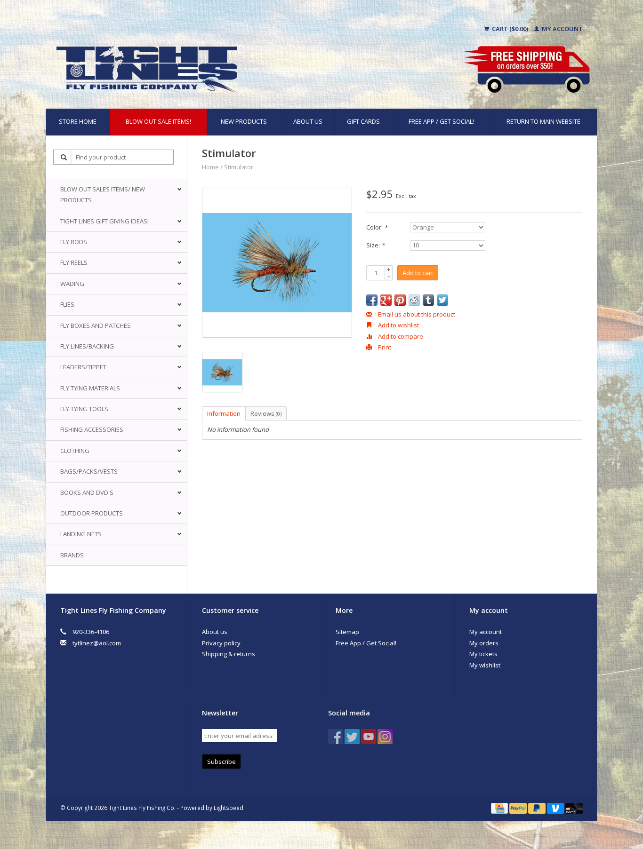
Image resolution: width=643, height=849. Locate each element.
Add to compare (400, 336)
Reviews (265, 413)
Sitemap (347, 631)
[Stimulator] (277, 262)
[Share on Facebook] (372, 300)
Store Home (77, 121)
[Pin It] (400, 300)
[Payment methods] (500, 807)
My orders (483, 643)
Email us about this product (416, 314)
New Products (244, 121)
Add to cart (417, 273)
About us (307, 121)
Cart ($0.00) (510, 28)
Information (224, 413)
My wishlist (484, 665)
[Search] (64, 157)
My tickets (483, 654)
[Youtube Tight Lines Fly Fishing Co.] (368, 736)
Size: (375, 245)
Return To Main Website (543, 121)
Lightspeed (228, 807)
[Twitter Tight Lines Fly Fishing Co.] (352, 736)
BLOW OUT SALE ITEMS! (158, 121)
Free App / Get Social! (441, 121)
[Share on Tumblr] (428, 300)
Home (210, 167)
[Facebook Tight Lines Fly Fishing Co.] (335, 736)
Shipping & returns (228, 654)
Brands (72, 555)
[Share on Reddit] (414, 300)
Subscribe (221, 761)
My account (561, 28)
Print (384, 347)
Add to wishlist (398, 325)
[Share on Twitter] (442, 300)
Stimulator (238, 167)
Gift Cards (363, 121)
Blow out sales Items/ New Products (102, 194)
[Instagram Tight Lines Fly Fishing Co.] (385, 736)
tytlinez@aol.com (96, 643)
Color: (376, 227)
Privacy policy (221, 643)
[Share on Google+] (386, 300)
